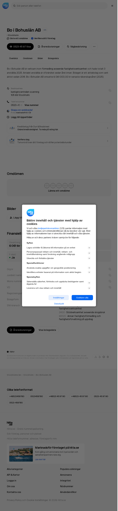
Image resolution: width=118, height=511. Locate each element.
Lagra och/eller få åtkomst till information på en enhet (51, 247)
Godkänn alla (82, 297)
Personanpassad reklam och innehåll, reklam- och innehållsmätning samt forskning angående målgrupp (51, 253)
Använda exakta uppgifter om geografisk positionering (51, 268)
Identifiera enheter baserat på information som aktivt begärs (54, 272)
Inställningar (58, 297)
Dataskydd (59, 303)
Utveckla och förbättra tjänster (40, 258)
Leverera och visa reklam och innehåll (44, 288)
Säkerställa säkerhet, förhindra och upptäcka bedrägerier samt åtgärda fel (55, 282)
